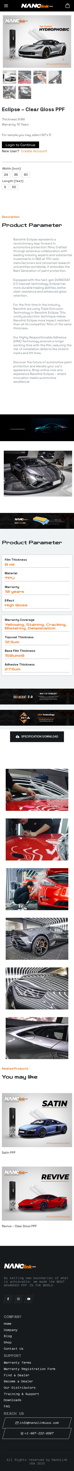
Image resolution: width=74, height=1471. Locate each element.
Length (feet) (12, 181)
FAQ (7, 1406)
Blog (8, 1336)
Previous (11, 60)
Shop (8, 1342)
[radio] (6, 175)
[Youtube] (29, 1299)
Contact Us (14, 1349)
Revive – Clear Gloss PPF (19, 1226)
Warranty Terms (17, 1362)
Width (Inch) (11, 169)
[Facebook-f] (8, 1299)
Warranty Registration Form (29, 1369)
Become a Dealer (18, 1381)
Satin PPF (9, 1153)
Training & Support (21, 1394)
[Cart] (67, 5)
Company (10, 1330)
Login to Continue (20, 145)
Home (7, 1323)
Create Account (34, 151)
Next (63, 60)
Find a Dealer (16, 1375)
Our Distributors (20, 1387)
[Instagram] (18, 1299)
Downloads (12, 1400)
